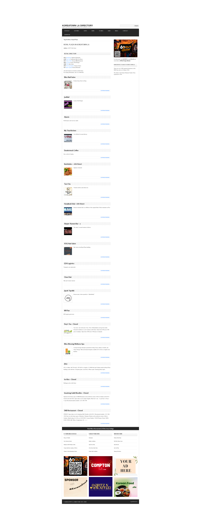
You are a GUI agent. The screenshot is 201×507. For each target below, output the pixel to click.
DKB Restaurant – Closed (73, 410)
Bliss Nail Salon (69, 77)
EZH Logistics (69, 263)
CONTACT (125, 30)
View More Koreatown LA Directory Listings (100, 429)
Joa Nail (68, 62)
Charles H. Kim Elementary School (70, 451)
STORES (101, 30)
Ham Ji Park (69, 61)
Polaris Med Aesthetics (93, 451)
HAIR (109, 30)
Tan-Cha (68, 59)
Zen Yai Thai (116, 448)
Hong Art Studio (67, 437)
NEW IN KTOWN (118, 433)
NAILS (116, 30)
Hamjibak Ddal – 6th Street (74, 204)
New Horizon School (68, 441)
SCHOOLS (66, 30)
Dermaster (91, 437)
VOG (67, 64)
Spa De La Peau (92, 444)
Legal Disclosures (133, 501)
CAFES (85, 30)
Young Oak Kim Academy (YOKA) (70, 448)
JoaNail (66, 97)
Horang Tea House (117, 451)
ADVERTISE (67, 34)
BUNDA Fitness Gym (118, 441)
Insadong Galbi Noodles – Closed (76, 393)
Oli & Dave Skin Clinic (93, 448)
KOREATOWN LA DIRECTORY (77, 25)
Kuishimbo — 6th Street (73, 164)
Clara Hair (68, 277)
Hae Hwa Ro (116, 444)
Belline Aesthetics (92, 441)
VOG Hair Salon (70, 244)
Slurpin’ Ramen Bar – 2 (72, 224)
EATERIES (76, 30)
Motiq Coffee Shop (117, 437)
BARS (93, 30)
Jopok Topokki (69, 67)
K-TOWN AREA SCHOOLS (70, 433)
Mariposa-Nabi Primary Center (69, 444)
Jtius (65, 364)
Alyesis (66, 117)
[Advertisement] (100, 12)
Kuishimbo (68, 57)
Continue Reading (105, 90)
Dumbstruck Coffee (71, 150)
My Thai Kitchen (70, 65)
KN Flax (67, 310)
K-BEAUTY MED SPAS (94, 433)
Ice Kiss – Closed (70, 379)
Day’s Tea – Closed (71, 324)
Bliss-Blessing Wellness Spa (74, 344)
